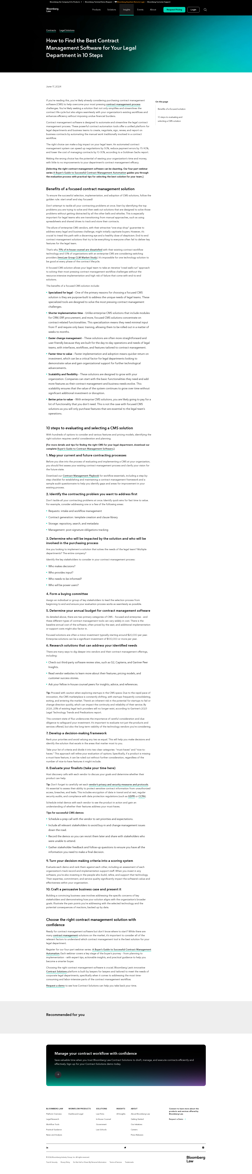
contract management (65, 935)
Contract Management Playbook (81, 475)
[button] (67, 2)
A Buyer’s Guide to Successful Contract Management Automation (89, 172)
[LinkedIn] (48, 1147)
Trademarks (129, 1162)
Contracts (51, 30)
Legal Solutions (67, 30)
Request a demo (55, 985)
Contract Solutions (56, 971)
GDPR (131, 796)
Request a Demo (176, 1119)
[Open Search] (205, 9)
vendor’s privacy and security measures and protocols (118, 784)
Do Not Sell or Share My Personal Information (89, 1162)
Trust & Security (51, 1162)
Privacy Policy (65, 1162)
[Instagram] (204, 1147)
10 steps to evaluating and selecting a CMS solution (170, 119)
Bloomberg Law (52, 10)
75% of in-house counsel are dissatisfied (80, 249)
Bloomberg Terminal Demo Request (98, 2)
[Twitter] (126, 1147)
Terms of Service (116, 1162)
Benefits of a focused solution (171, 109)
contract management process (123, 104)
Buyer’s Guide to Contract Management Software (85, 448)
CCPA (141, 796)
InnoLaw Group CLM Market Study (77, 257)
